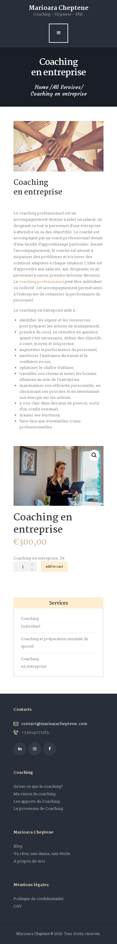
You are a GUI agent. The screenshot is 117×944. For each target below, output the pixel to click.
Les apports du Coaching (37, 801)
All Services (66, 87)
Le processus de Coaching (38, 808)
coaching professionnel (41, 281)
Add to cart (54, 566)
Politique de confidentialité (39, 898)
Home (41, 87)
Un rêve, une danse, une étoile (42, 853)
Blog (18, 846)
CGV (18, 906)
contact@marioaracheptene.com (54, 724)
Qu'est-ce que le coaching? (38, 786)
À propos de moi (29, 861)
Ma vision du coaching (35, 793)
